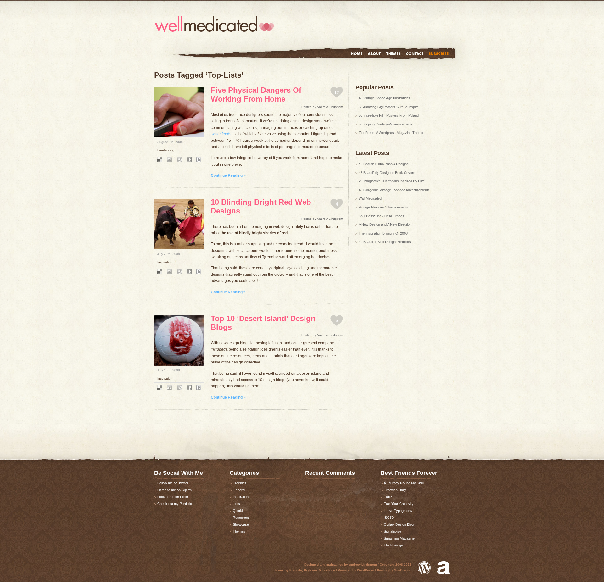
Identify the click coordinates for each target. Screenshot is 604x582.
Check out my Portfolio (174, 504)
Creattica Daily (395, 490)
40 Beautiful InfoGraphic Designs (384, 164)
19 (336, 92)
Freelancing (165, 150)
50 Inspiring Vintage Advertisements (386, 124)
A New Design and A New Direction (385, 224)
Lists (236, 504)
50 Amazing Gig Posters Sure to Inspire (389, 107)
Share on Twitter (199, 159)
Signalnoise (392, 531)
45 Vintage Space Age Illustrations (384, 98)
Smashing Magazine (399, 538)
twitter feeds (221, 134)
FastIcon (328, 570)
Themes (393, 53)
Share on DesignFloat (179, 159)
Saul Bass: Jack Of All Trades (381, 216)
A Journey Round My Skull (404, 483)
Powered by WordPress (424, 567)
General (239, 490)
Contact (415, 53)
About (374, 53)
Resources (241, 517)
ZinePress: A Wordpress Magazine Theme (391, 133)
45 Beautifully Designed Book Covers (387, 173)
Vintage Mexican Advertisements (383, 207)
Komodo (295, 570)
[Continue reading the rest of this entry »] (179, 136)
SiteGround (402, 570)
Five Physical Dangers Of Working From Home (256, 94)
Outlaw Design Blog (399, 524)
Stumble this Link (169, 159)
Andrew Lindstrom (363, 564)
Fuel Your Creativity (399, 504)
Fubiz (388, 497)
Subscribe (438, 53)
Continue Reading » (228, 175)
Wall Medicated (370, 198)
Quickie (238, 511)
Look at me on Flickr (172, 497)
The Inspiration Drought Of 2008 (383, 233)
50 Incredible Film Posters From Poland (389, 115)
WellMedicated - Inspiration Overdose (214, 24)
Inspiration (164, 262)
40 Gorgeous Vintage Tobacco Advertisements (394, 190)
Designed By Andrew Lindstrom (443, 567)
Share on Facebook (189, 159)
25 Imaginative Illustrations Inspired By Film (391, 181)
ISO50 (389, 517)
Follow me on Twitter (172, 483)
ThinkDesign (393, 545)
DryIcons (311, 570)
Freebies (239, 483)
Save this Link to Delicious (160, 159)
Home (356, 53)
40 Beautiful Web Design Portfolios (385, 242)
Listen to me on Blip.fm (174, 490)
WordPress (365, 570)
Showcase (241, 524)
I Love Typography (398, 511)
